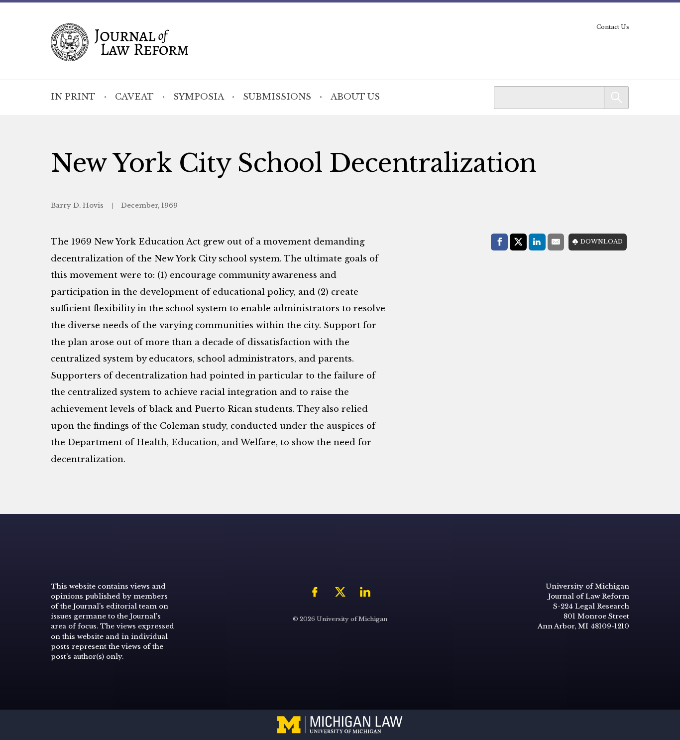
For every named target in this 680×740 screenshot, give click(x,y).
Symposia (198, 97)
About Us (355, 97)
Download (601, 241)
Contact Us (612, 26)
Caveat (134, 97)
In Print (73, 97)
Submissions (277, 97)
